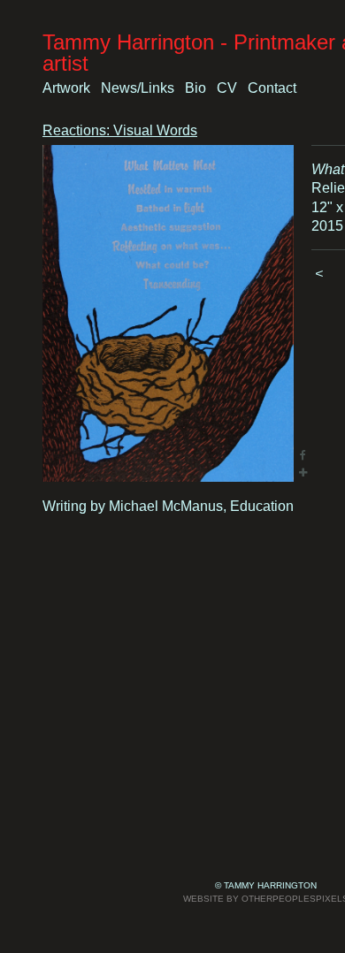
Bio (195, 87)
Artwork (66, 87)
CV (227, 87)
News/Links (137, 87)
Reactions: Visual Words (119, 130)
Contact (272, 87)
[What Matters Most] (168, 313)
